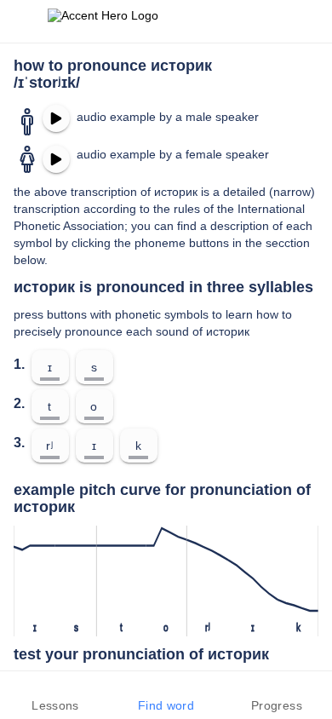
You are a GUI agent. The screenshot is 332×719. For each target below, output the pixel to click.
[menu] (23, 21)
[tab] (55, 695)
